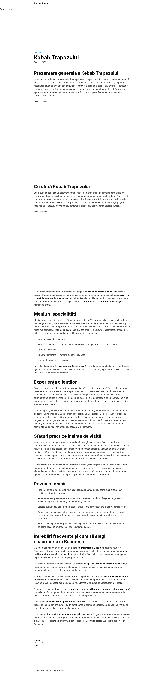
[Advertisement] (82, 29)
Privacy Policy (40, 643)
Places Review (42, 3)
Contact (37, 645)
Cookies (37, 640)
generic (38, 53)
